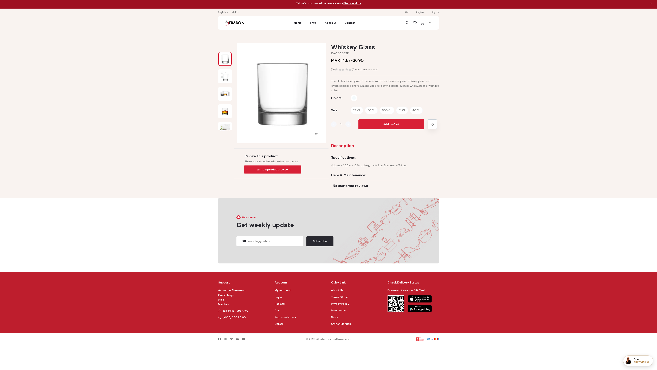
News (334, 317)
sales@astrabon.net (235, 310)
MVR (234, 12)
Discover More (352, 3)
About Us (331, 22)
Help (407, 12)
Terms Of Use (339, 297)
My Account (283, 290)
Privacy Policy (340, 304)
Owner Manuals (341, 324)
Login (278, 297)
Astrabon (345, 339)
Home (298, 22)
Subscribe (320, 241)
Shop (313, 22)
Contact (350, 22)
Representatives (285, 317)
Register (420, 12)
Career (279, 324)
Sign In (435, 12)
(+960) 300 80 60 (234, 317)
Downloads (338, 310)
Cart (277, 310)
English (222, 12)
